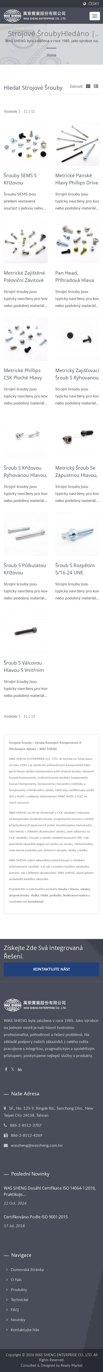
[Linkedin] (20, 1070)
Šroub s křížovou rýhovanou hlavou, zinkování (25, 475)
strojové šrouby (19, 895)
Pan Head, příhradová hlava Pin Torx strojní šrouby (74, 284)
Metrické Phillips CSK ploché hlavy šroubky (23, 377)
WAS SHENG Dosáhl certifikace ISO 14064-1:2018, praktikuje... (50, 1191)
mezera (85, 889)
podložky (56, 895)
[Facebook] (6, 1070)
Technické (19, 1300)
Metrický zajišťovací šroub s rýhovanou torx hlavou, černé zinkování (77, 381)
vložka (35, 895)
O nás (16, 1280)
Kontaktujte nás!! (51, 969)
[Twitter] (12, 1070)
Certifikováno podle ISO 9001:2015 (36, 1217)
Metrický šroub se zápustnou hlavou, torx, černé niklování (76, 479)
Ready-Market (71, 1365)
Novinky (18, 1320)
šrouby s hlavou (68, 889)
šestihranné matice (75, 895)
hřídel (44, 895)
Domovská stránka (27, 1270)
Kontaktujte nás (25, 1330)
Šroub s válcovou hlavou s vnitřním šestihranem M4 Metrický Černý (24, 674)
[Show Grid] (88, 86)
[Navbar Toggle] (95, 16)
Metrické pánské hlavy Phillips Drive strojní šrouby (76, 182)
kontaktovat (36, 901)
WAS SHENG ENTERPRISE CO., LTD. (63, 1355)
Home (51, 55)
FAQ (15, 1310)
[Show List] (96, 86)
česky (93, 4)
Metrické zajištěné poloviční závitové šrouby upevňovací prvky (25, 284)
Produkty (19, 1290)
